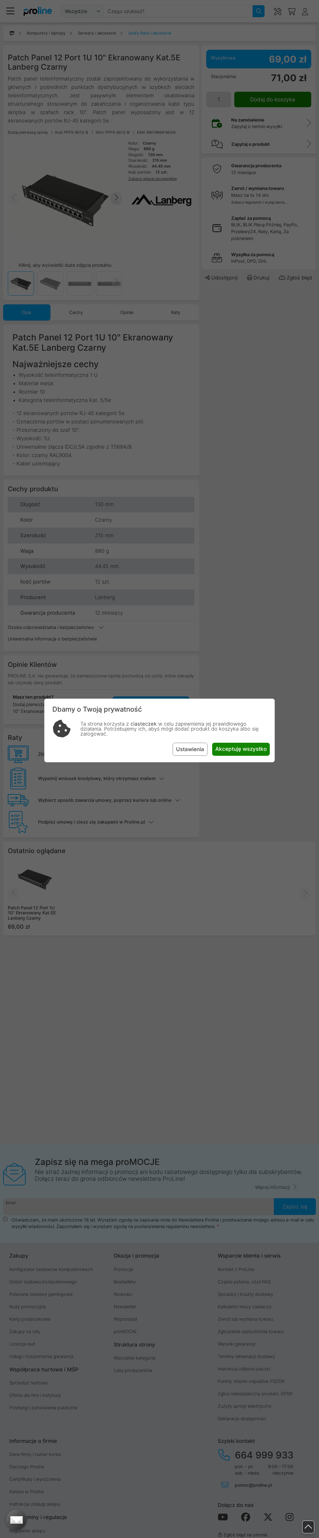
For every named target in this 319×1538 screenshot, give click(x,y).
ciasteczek (144, 724)
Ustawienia (190, 749)
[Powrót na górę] (308, 1527)
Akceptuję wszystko (241, 749)
